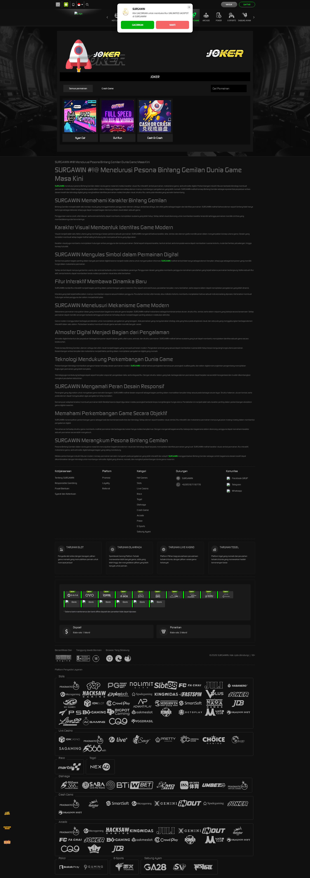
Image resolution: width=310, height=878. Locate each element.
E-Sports (231, 20)
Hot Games (117, 20)
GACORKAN (137, 24)
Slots (139, 483)
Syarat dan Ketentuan (65, 493)
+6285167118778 (191, 484)
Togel (139, 499)
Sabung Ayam (244, 20)
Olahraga (141, 504)
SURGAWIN (59, 186)
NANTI (172, 24)
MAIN (82, 116)
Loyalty (106, 483)
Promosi (106, 477)
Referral (106, 488)
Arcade (206, 20)
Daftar (246, 4)
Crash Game (193, 20)
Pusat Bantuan (62, 488)
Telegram (236, 484)
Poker (219, 20)
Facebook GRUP (240, 478)
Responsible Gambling (66, 483)
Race (139, 493)
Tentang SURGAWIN (64, 477)
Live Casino (142, 488)
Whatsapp (237, 490)
